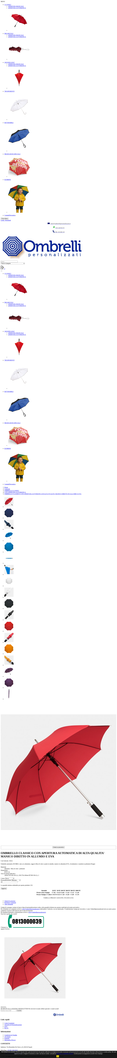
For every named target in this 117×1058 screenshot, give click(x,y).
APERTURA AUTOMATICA (17, 8)
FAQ (5, 1026)
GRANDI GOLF (9, 62)
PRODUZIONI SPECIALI (12, 154)
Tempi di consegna (9, 901)
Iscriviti (19, 1010)
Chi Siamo (7, 1037)
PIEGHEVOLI (8, 33)
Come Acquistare (9, 1023)
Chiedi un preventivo (58, 847)
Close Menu (4, 218)
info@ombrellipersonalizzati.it (31, 909)
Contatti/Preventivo (10, 215)
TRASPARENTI (9, 91)
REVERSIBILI (8, 122)
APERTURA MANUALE (16, 6)
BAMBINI (7, 179)
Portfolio (6, 1038)
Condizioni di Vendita (10, 1035)
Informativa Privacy (10, 1040)
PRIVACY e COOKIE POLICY (64, 1053)
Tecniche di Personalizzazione (13, 1025)
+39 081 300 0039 (12, 1050)
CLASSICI (7, 4)
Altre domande (8, 904)
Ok (57, 1056)
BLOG (6, 1028)
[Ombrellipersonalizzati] (42, 260)
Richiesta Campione (10, 902)
